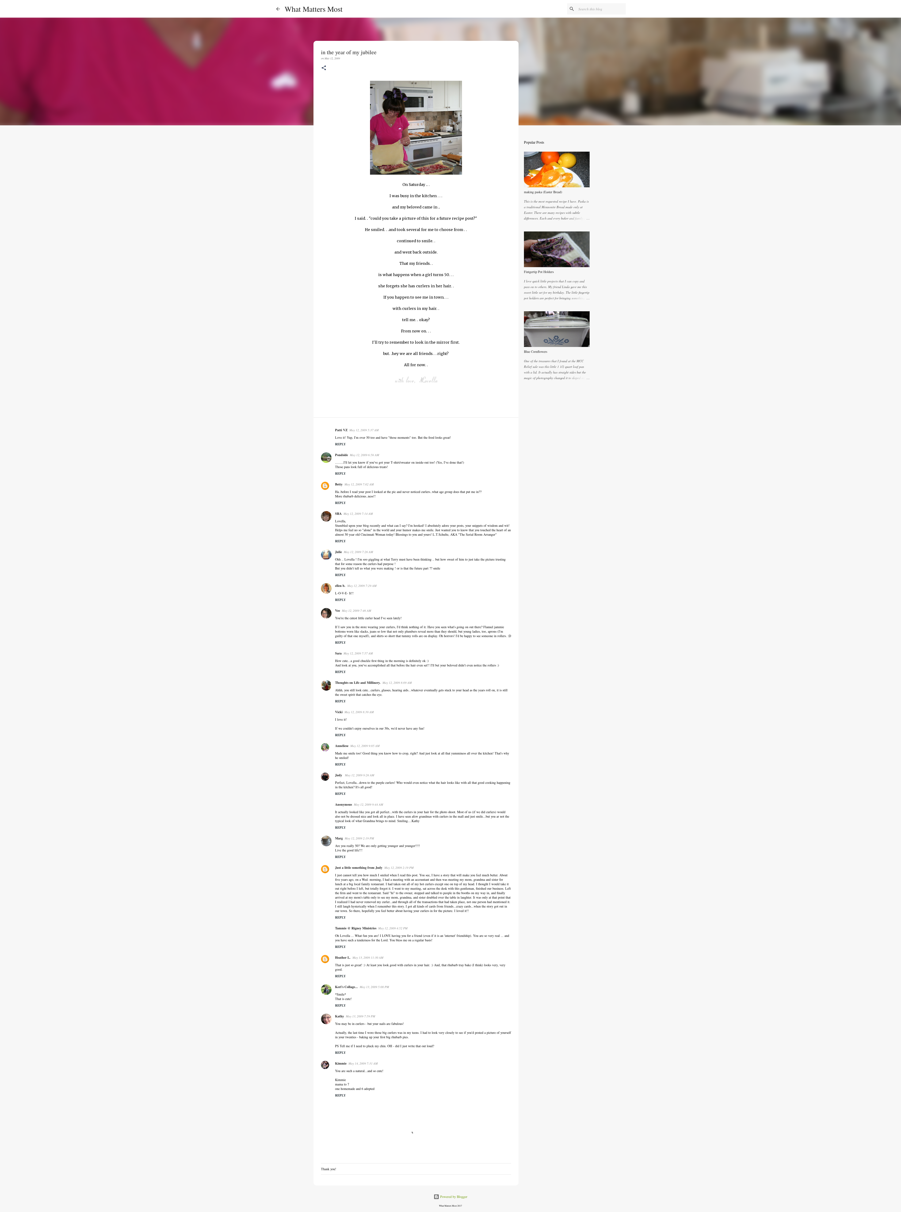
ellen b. (340, 585)
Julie (338, 551)
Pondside (341, 454)
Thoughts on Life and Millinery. (358, 682)
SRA (338, 513)
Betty (339, 484)
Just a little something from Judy (358, 867)
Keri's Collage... (346, 986)
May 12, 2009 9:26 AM (359, 775)
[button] (324, 68)
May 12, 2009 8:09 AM (397, 683)
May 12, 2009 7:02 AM (359, 484)
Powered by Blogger (453, 1196)
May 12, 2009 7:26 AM (358, 552)
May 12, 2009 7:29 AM (362, 586)
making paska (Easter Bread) (543, 192)
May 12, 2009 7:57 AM (358, 653)
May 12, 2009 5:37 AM (364, 430)
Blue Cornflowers (535, 351)
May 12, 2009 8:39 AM (359, 712)
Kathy (339, 1016)
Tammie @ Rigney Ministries (355, 928)
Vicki (339, 711)
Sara (338, 653)
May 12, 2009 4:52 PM (393, 928)
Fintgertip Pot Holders (539, 271)
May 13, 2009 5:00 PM (374, 987)
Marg (339, 838)
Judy (339, 775)
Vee (337, 610)
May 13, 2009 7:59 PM (360, 1016)
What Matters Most (314, 9)
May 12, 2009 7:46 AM (356, 610)
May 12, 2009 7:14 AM (358, 514)
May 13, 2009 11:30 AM (367, 957)
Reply (340, 444)
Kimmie (341, 1063)
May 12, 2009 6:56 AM (364, 455)
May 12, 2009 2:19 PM (359, 838)
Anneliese (341, 745)
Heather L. (343, 957)
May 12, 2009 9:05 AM (365, 746)
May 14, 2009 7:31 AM (363, 1063)
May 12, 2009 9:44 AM (368, 804)
